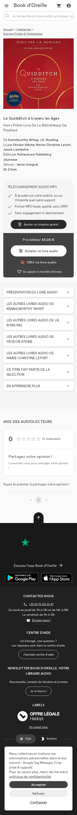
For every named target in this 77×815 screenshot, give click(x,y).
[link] (38, 262)
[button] (38, 292)
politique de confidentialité (30, 777)
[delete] (39, 517)
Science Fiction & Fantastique (23, 34)
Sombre (52, 739)
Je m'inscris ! (38, 691)
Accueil (8, 29)
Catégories (24, 29)
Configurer (38, 802)
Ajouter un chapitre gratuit (41, 224)
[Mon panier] (59, 6)
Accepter (38, 785)
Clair (28, 739)
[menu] (6, 6)
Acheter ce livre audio (41, 251)
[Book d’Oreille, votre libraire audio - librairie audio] (30, 6)
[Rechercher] (7, 16)
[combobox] (38, 16)
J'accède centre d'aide (38, 654)
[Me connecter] (69, 6)
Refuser (38, 793)
